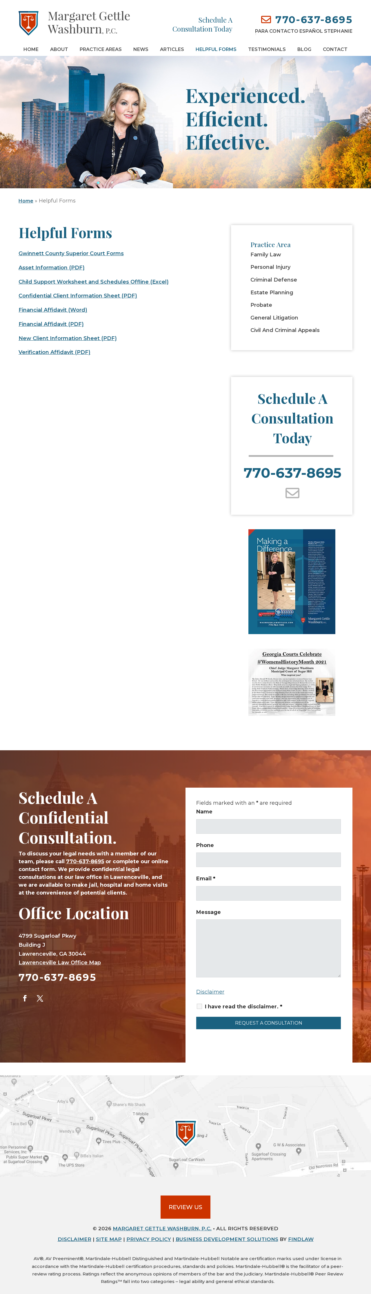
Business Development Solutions (227, 1239)
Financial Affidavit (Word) (53, 310)
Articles (172, 49)
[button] (365, 1252)
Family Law (265, 255)
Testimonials (267, 49)
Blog (304, 49)
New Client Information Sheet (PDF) (68, 338)
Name (204, 811)
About (59, 49)
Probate (261, 305)
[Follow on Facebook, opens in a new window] (25, 998)
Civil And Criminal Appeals (285, 330)
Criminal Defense (273, 280)
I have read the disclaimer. (243, 1007)
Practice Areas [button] (101, 49)
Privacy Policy (148, 1239)
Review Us (185, 1207)
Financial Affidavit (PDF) (51, 324)
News (140, 49)
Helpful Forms (216, 49)
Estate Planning (271, 293)
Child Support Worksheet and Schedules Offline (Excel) (94, 282)
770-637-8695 (313, 20)
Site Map (109, 1239)
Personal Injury (270, 267)
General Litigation (274, 318)
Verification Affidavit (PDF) (54, 352)
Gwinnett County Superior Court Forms (71, 253)
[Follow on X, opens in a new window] (40, 998)
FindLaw (301, 1239)
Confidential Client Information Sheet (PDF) (78, 296)
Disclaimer (210, 992)
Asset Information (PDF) (52, 267)
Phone (205, 845)
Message (208, 912)
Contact (335, 49)
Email (205, 878)
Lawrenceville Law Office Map (60, 962)
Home (31, 49)
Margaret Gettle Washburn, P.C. (162, 1228)
